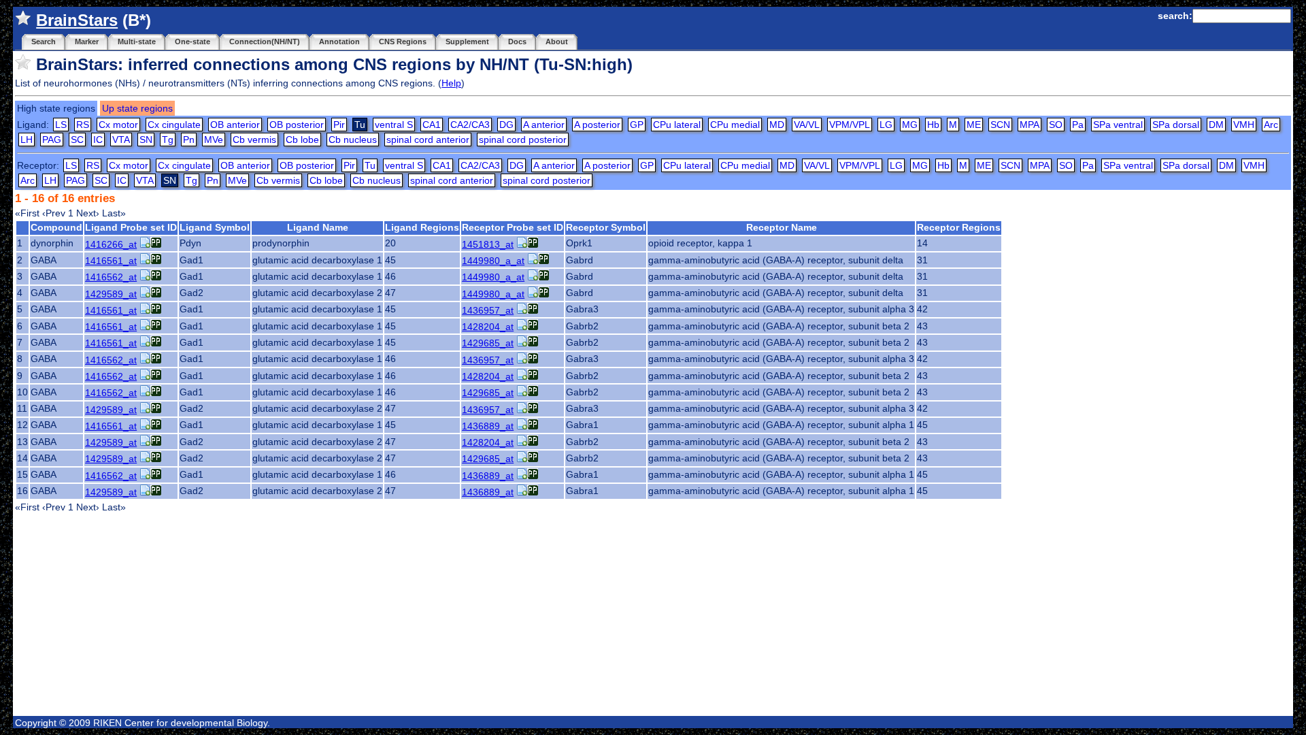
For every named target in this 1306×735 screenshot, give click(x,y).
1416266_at (111, 244)
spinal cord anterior (427, 139)
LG (886, 124)
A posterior (597, 124)
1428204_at (488, 326)
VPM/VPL (849, 124)
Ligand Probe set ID (131, 227)
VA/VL (807, 124)
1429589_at (111, 294)
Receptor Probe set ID (512, 227)
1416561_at (111, 260)
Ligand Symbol (215, 227)
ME (974, 124)
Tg (167, 139)
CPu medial (735, 124)
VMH (1243, 124)
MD (776, 124)
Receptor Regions (959, 227)
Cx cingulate (174, 124)
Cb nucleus (353, 139)
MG (910, 124)
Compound (56, 227)
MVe (213, 139)
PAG (51, 139)
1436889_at (488, 426)
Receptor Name (781, 227)
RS (82, 124)
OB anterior (235, 124)
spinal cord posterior (523, 139)
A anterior (544, 124)
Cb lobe (302, 139)
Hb (933, 124)
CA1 (431, 124)
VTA (121, 139)
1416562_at (111, 277)
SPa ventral (1118, 124)
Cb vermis (254, 139)
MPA (1029, 124)
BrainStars (77, 20)
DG (506, 124)
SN (145, 139)
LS (61, 124)
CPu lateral (677, 124)
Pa (1078, 124)
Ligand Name (317, 227)
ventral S (394, 124)
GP (636, 124)
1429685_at (488, 343)
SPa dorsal (1175, 124)
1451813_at (488, 244)
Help (451, 83)
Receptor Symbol (606, 227)
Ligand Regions (422, 227)
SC (77, 139)
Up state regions (137, 108)
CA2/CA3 (470, 124)
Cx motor (118, 124)
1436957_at (488, 310)
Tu (370, 165)
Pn (189, 139)
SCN (1000, 124)
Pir (339, 124)
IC (98, 139)
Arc (1271, 124)
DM (1216, 124)
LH (26, 139)
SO (1055, 124)
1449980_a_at (493, 260)
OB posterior (296, 124)
